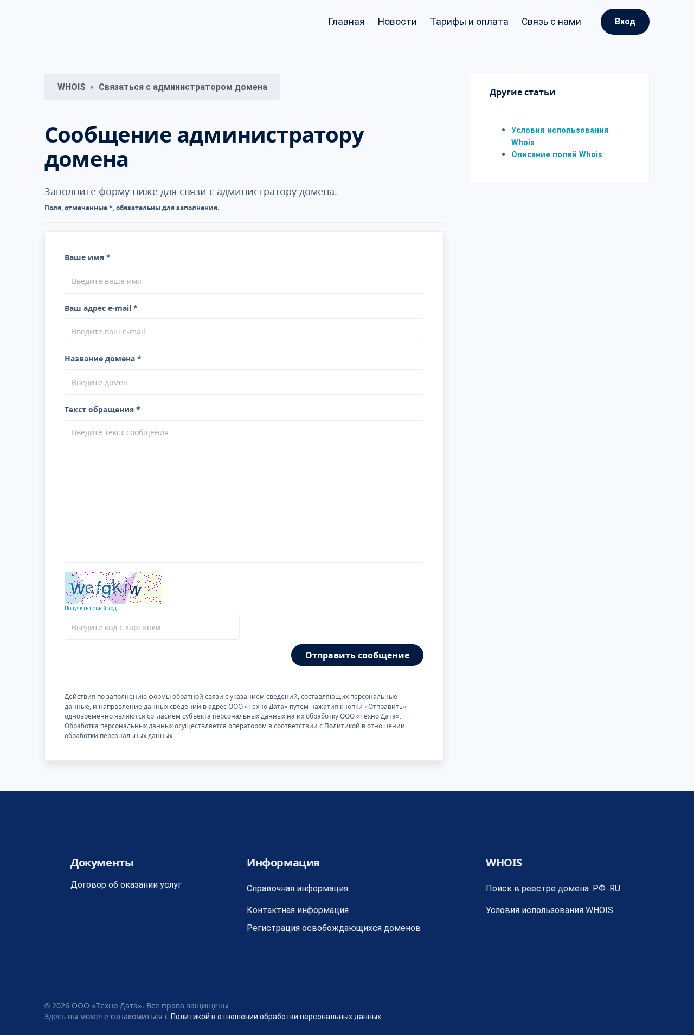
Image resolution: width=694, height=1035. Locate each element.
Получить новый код (91, 608)
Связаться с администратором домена (183, 87)
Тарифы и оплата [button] (469, 21)
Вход (625, 21)
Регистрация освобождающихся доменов (334, 928)
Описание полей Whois (556, 154)
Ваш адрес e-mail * (101, 308)
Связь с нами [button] (551, 21)
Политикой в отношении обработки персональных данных (276, 1016)
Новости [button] (397, 21)
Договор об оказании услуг (126, 884)
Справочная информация (297, 888)
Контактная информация (298, 910)
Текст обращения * (102, 409)
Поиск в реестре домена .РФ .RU (553, 888)
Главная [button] (346, 21)
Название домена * (103, 358)
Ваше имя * (88, 257)
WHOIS (71, 87)
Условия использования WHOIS (549, 910)
